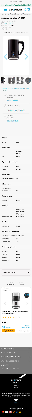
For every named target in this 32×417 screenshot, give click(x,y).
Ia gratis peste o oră (12, 100)
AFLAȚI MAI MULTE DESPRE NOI (10, 361)
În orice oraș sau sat (12, 120)
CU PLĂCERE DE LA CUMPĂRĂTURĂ (11, 357)
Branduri (16, 387)
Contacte (16, 385)
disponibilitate (18, 32)
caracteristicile (9, 32)
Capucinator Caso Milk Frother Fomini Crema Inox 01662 (15, 312)
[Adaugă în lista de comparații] (20, 331)
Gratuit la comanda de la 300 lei (15, 110)
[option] (16, 5)
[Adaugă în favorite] (24, 331)
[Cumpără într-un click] (28, 330)
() (19, 317)
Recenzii (26, 32)
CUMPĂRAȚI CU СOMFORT (8, 352)
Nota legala (16, 382)
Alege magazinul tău (8, 348)
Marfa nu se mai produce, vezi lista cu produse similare (16, 89)
